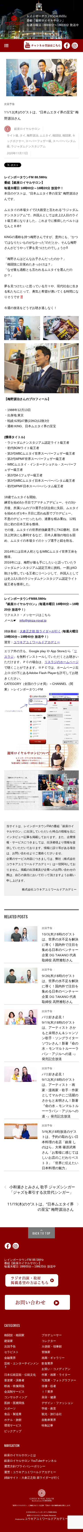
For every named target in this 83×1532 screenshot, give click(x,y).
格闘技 (56, 135)
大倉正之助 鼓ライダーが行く (40, 631)
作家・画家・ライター (56, 1374)
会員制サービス (14, 1391)
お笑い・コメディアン (56, 1369)
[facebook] (67, 45)
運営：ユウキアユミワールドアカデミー (30, 1472)
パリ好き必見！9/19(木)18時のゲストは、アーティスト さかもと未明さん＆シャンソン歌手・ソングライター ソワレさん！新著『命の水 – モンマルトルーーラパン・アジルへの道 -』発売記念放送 (60, 1038)
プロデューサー (52, 1335)
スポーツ (10, 1408)
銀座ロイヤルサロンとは (20, 1455)
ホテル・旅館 (12, 1420)
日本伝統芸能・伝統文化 (20, 1374)
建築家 (8, 1341)
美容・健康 (49, 1397)
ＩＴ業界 (47, 1391)
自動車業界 (49, 1420)
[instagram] (75, 45)
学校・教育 (49, 1408)
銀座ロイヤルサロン (27, 129)
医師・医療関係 (14, 1403)
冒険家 (46, 1352)
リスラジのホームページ (61, 662)
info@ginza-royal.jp (32, 620)
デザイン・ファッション (57, 1403)
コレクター (49, 1341)
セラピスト (11, 1352)
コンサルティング (15, 1397)
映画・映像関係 (14, 1386)
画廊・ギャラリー (53, 1358)
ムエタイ (45, 135)
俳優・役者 (49, 1386)
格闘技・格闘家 (14, 1335)
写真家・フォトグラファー (59, 1380)
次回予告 (9, 104)
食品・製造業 (12, 1414)
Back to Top (41, 1233)
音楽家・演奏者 (14, 1380)
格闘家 (66, 135)
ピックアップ (12, 1431)
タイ (22, 135)
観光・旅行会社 (52, 1414)
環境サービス (12, 1425)
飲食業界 (47, 1363)
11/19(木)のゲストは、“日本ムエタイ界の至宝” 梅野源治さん (43, 1206)
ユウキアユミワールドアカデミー (37, 642)
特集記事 (47, 1425)
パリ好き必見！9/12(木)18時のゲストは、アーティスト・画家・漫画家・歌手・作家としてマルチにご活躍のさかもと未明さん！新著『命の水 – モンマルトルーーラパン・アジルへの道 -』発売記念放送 (60, 1095)
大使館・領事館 (52, 1346)
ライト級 (12, 135)
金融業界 (10, 1358)
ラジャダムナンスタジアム (28, 146)
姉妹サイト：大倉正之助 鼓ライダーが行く (32, 1477)
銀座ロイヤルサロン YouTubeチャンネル (30, 1460)
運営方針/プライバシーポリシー (24, 1466)
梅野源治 (32, 135)
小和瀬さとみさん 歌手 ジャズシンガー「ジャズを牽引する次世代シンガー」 (39, 1189)
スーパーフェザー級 (38, 141)
